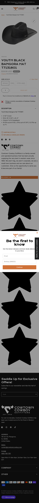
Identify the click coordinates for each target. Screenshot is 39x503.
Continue (19, 267)
